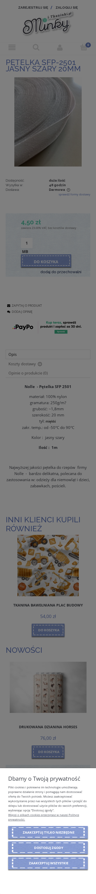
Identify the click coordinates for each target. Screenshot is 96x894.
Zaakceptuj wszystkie (48, 863)
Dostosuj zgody (48, 847)
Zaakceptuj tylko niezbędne (48, 832)
